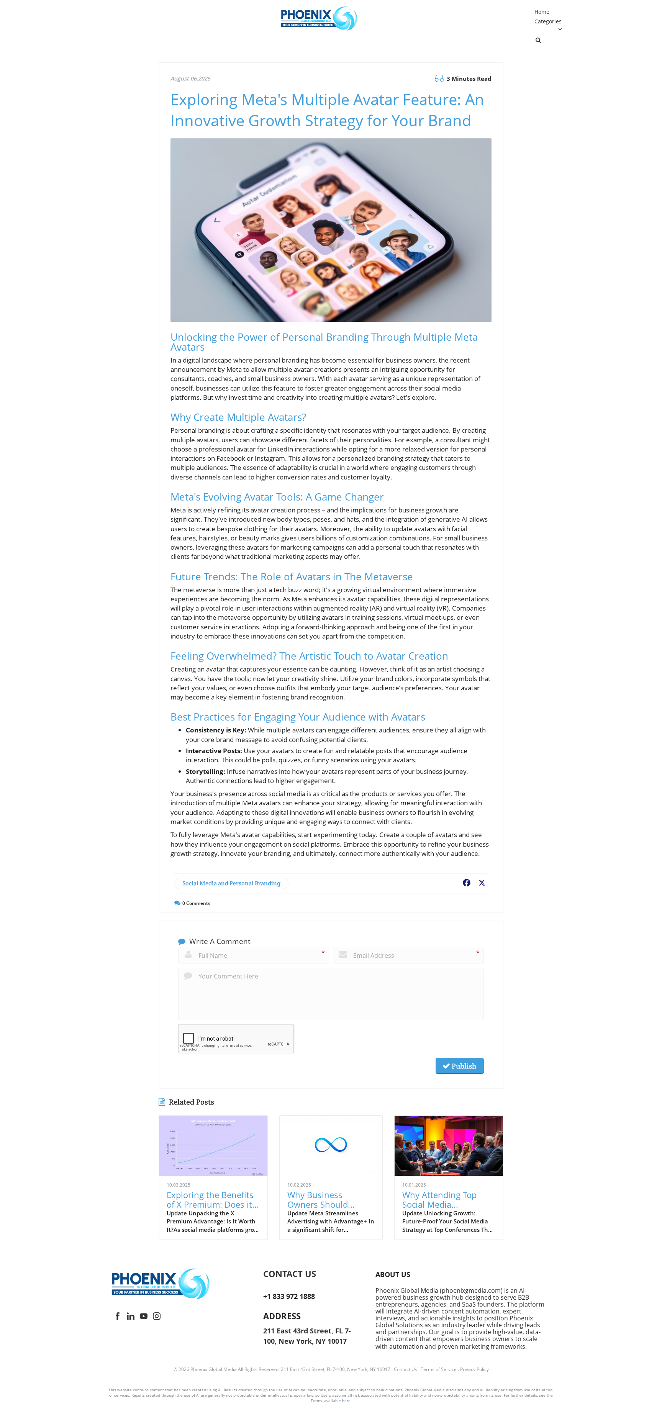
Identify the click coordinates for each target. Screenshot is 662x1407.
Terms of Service (439, 1369)
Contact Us (405, 1369)
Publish (463, 1065)
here (346, 1400)
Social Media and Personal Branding (231, 883)
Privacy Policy (474, 1369)
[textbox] (312, 1274)
